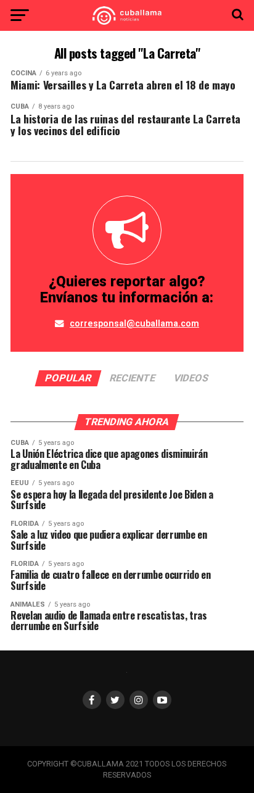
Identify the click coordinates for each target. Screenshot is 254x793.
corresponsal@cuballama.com (134, 323)
